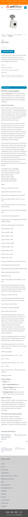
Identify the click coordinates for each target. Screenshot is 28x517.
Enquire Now (8, 51)
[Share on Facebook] (5, 76)
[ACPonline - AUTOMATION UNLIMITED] (14, 6)
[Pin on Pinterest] (14, 76)
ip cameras (11, 70)
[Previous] (1, 444)
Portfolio (13, 3)
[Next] (27, 444)
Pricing (3, 497)
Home (3, 34)
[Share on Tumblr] (22, 76)
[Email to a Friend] (11, 76)
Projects (24, 1)
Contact (19, 3)
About (3, 1)
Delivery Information (7, 479)
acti (5, 70)
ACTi (2, 40)
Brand (19, 1)
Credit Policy (5, 473)
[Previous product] (5, 47)
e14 (7, 70)
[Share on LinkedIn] (19, 76)
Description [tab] (5, 87)
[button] (2, 7)
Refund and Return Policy (9, 476)
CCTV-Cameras (17, 34)
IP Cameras (9, 67)
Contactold (4, 470)
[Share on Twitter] (8, 76)
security (16, 70)
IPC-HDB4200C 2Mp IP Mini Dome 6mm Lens (6, 450)
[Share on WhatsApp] (2, 76)
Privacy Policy (5, 500)
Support (15, 1)
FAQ (9, 3)
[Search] (25, 7)
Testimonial (9, 1)
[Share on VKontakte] (16, 76)
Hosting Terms (5, 485)
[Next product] (2, 47)
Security (9, 34)
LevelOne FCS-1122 (20, 448)
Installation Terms (6, 488)
